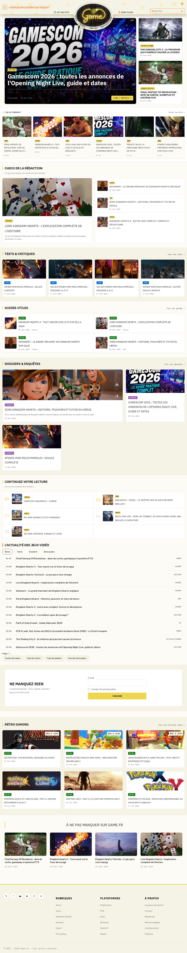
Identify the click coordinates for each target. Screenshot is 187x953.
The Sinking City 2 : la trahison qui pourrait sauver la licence (48, 639)
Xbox (102, 916)
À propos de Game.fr (154, 905)
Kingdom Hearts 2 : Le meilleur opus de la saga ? (42, 614)
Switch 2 (104, 928)
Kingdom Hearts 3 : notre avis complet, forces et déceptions (49, 606)
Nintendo (104, 922)
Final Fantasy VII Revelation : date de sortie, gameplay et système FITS (54, 558)
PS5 (102, 911)
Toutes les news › (13, 658)
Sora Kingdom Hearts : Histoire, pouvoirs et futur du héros (47, 598)
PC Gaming (61, 934)
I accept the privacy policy (103, 689)
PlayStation (105, 905)
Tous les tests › (34, 658)
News (7, 551)
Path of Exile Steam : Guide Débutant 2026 (39, 622)
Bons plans (49, 551)
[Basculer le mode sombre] (182, 3)
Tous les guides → (176, 308)
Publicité (149, 934)
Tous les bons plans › (77, 658)
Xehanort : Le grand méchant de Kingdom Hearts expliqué (47, 590)
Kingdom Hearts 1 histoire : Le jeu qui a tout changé (44, 574)
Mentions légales (152, 922)
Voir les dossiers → (175, 364)
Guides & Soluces (64, 916)
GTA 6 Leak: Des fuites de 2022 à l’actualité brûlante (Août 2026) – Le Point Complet (61, 631)
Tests (19, 551)
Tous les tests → (176, 254)
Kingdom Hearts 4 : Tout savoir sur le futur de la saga (45, 566)
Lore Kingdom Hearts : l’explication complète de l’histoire (47, 582)
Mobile (103, 934)
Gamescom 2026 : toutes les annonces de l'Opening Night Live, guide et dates (66, 79)
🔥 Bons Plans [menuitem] (125, 12)
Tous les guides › (54, 658)
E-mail (91, 677)
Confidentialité (152, 928)
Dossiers (33, 551)
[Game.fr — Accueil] (93, 15)
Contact (149, 911)
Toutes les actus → (176, 112)
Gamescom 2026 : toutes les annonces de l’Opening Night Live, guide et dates (58, 647)
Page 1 (6, 653)
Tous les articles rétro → (171, 725)
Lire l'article (122, 98)
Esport (59, 928)
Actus (58, 905)
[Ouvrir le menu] (4, 7)
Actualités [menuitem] (63, 12)
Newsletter (150, 916)
